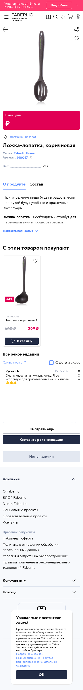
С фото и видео (67, 362)
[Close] (77, 5)
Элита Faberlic (14, 504)
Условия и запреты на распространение (35, 556)
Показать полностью (18, 231)
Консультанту (14, 580)
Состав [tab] (36, 184)
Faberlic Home (24, 153)
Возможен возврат (23, 137)
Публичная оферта (18, 538)
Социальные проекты (20, 510)
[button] (41, 5)
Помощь (9, 592)
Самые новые (12, 363)
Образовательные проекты (25, 516)
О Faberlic (11, 491)
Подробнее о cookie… (29, 654)
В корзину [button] (24, 341)
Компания (11, 479)
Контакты (10, 522)
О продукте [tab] (14, 184)
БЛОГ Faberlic (14, 497)
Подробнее (59, 5)
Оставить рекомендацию (41, 440)
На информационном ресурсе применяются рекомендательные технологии (37, 662)
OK (41, 674)
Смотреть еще (41, 429)
